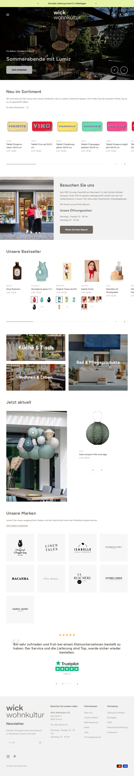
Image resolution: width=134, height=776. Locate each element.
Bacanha (9, 286)
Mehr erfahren (18, 70)
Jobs (86, 732)
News (87, 727)
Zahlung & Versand (116, 712)
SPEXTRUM (60, 286)
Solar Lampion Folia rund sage (93, 454)
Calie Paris (84, 286)
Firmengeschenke (92, 737)
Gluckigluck (35, 286)
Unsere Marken (91, 717)
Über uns (88, 712)
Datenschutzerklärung (117, 727)
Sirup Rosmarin (13, 289)
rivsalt (108, 286)
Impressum (112, 732)
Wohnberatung (91, 722)
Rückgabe (111, 717)
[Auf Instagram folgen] (8, 756)
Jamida (8, 141)
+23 (41, 307)
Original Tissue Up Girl (66, 289)
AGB (109, 722)
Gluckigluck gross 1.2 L (41, 289)
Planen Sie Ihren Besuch (76, 229)
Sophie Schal (87, 289)
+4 (67, 307)
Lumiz (81, 451)
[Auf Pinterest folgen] (14, 756)
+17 (91, 307)
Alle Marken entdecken (17, 525)
